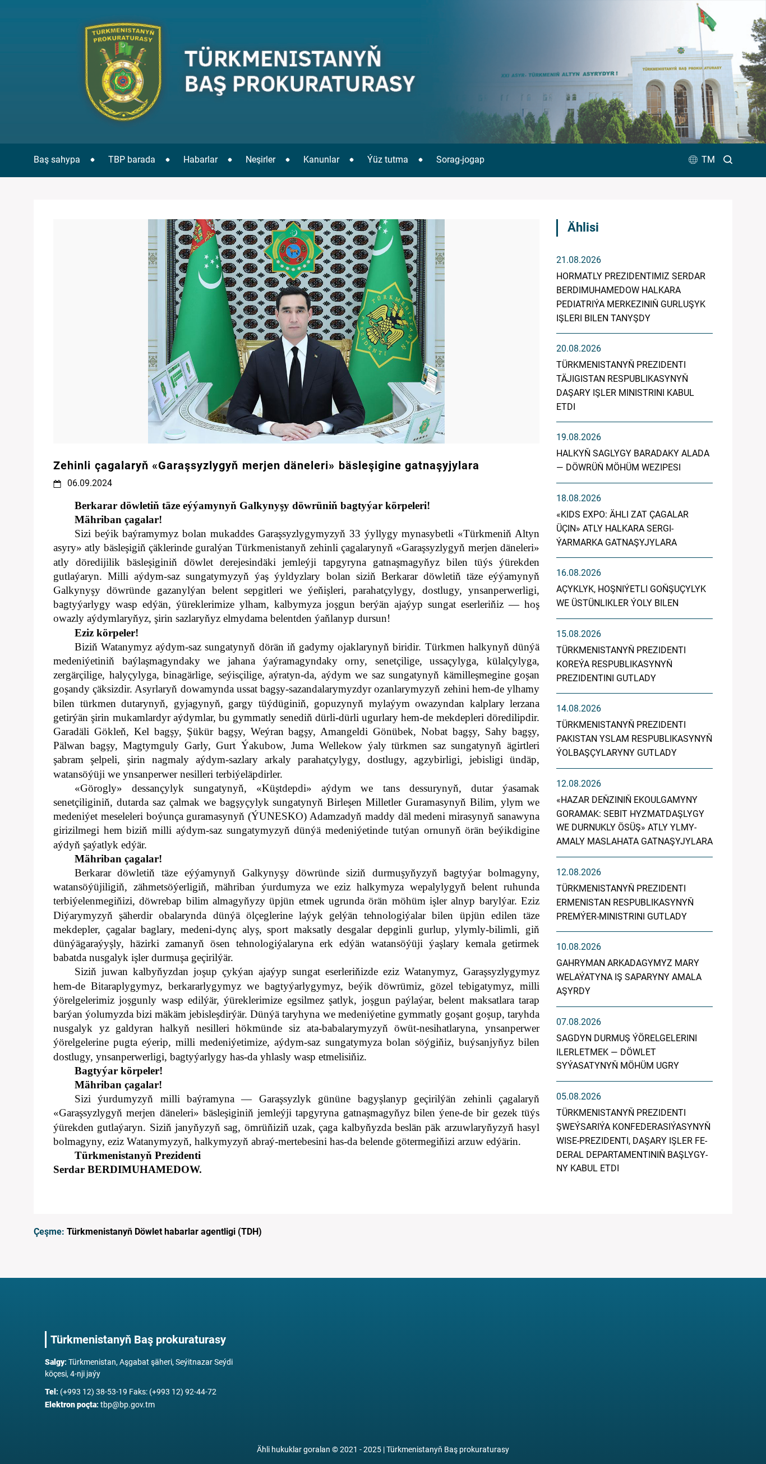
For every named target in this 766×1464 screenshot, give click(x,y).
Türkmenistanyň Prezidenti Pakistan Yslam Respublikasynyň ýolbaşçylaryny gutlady (634, 738)
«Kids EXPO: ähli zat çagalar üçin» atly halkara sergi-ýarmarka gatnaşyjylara (622, 528)
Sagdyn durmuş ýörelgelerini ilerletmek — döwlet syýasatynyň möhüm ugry (626, 1052)
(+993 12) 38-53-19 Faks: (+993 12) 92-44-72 (130, 1391)
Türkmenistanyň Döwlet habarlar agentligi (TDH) (164, 1231)
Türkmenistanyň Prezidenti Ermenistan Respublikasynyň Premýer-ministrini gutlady (625, 902)
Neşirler (260, 159)
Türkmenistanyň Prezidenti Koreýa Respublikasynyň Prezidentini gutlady (621, 664)
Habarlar (200, 159)
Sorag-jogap (460, 159)
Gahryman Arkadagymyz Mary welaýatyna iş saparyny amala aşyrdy (629, 977)
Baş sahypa (57, 159)
